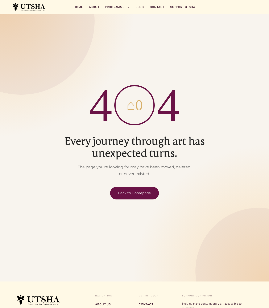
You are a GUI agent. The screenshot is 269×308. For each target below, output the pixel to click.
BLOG (140, 7)
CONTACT (157, 7)
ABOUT (94, 7)
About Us (103, 304)
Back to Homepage (134, 193)
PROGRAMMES (117, 7)
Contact (146, 304)
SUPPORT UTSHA (182, 7)
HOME (78, 7)
